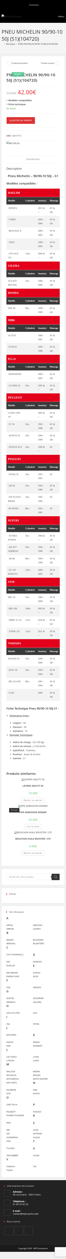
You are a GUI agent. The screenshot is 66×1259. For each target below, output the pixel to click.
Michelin (23, 176)
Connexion (34, 5)
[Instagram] (18, 1230)
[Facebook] (8, 1230)
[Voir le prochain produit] (57, 63)
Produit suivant (47, 63)
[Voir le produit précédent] (8, 63)
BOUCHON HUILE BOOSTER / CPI (33, 838)
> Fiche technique (16, 104)
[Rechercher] (56, 877)
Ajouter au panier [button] (33, 800)
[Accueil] (2, 43)
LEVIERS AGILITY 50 (33, 785)
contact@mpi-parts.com (25, 1213)
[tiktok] (28, 1230)
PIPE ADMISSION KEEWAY (33, 812)
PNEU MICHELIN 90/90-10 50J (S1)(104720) (38, 43)
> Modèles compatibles (19, 100)
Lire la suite (33, 826)
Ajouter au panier (21, 120)
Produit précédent (20, 63)
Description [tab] (33, 159)
